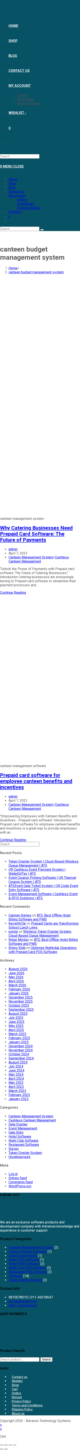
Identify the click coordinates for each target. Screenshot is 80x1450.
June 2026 (16, 973)
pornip (13, 932)
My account (17, 196)
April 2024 (16, 1079)
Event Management (23, 1128)
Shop (12, 183)
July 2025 (16, 1018)
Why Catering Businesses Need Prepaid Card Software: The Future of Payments (36, 534)
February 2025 (19, 1038)
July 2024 (16, 1066)
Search (46, 1359)
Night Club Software (23, 1141)
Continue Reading (13, 593)
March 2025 (17, 1034)
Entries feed (18, 1178)
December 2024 (21, 1046)
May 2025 (16, 1026)
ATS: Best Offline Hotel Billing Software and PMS (40, 917)
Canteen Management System (31, 557)
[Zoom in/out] (1, 1445)
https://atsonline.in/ (23, 1305)
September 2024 (21, 1058)
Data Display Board (23, 1256)
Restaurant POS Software (28, 1272)
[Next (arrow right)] (6, 1449)
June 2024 (16, 1070)
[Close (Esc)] (14, 1445)
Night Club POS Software (27, 1268)
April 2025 (16, 1030)
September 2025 (21, 1010)
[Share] (10, 1445)
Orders (22, 200)
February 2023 (19, 1095)
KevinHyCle (17, 923)
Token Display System (25, 1153)
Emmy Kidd (17, 948)
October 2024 (19, 1054)
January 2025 (19, 1042)
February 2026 (19, 989)
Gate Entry (16, 1132)
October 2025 (19, 1006)
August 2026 (18, 969)
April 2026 (16, 981)
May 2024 (16, 1075)
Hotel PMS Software (24, 1264)
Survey (14, 1149)
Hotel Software (20, 1137)
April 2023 (16, 1087)
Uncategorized (19, 1157)
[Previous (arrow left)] (1, 1449)
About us (18, 1413)
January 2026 (19, 993)
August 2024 (18, 1062)
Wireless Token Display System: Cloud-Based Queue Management (40, 934)
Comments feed (21, 1182)
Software (15, 1276)
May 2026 (16, 977)
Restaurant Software (24, 1145)
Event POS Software (24, 1260)
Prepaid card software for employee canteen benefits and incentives (36, 781)
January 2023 (19, 1099)
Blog (12, 188)
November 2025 (21, 1001)
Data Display (18, 1124)
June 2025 (16, 1022)
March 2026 (17, 985)
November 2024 (21, 1050)
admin (13, 549)
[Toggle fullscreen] (6, 1445)
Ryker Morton (19, 940)
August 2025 (18, 1014)
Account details (28, 208)
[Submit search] (42, 229)
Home (13, 179)
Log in (13, 1174)
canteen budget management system (36, 272)
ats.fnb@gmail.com (23, 1301)
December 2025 (21, 997)
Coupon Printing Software (28, 1252)
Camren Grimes (20, 915)
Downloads (25, 204)
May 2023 (16, 1083)
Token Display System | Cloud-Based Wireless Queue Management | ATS (44, 863)
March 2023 (17, 1091)
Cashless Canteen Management (39, 559)
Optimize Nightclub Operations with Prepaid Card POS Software (43, 950)
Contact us (16, 192)
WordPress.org (20, 1186)
